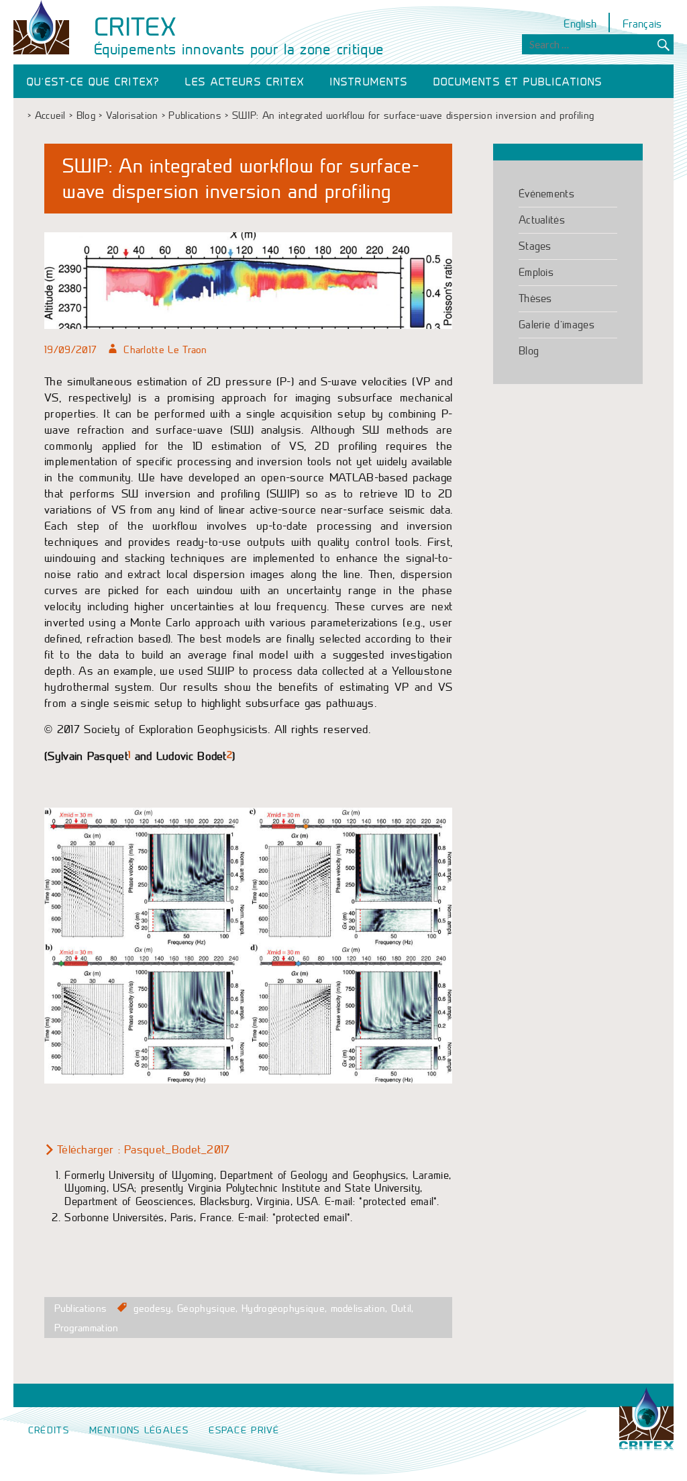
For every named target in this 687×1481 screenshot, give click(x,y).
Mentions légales (139, 1430)
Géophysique (206, 1308)
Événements (546, 193)
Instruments (369, 82)
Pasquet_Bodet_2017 (176, 1149)
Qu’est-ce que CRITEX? (93, 82)
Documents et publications (517, 82)
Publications (194, 116)
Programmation (86, 1328)
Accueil (50, 116)
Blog (85, 116)
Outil (401, 1308)
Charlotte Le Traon (165, 350)
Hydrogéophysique (283, 1308)
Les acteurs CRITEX (245, 82)
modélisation (358, 1308)
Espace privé (244, 1430)
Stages (535, 246)
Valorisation (132, 116)
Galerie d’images (556, 324)
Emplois (536, 272)
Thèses (535, 298)
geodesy (152, 1308)
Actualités (542, 219)
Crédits (48, 1430)
